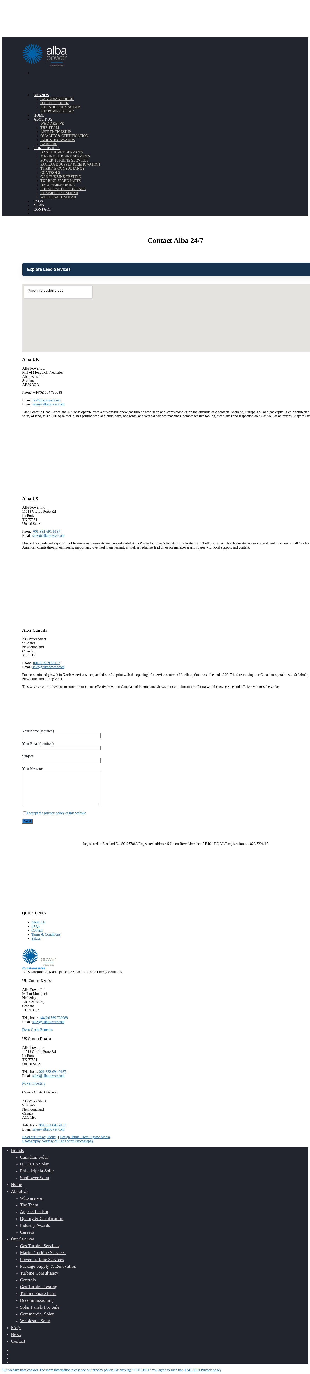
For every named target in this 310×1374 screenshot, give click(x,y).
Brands (17, 1150)
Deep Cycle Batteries (37, 1029)
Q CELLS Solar (54, 103)
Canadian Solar (57, 99)
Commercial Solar (59, 193)
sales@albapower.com (48, 404)
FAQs (35, 926)
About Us (38, 922)
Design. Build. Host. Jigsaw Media (85, 1137)
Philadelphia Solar (60, 107)
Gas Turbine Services (61, 152)
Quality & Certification (64, 136)
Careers (27, 1232)
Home (16, 1184)
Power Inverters (33, 1083)
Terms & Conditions (45, 934)
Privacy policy (211, 1370)
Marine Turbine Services (65, 156)
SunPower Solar (57, 111)
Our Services (23, 1238)
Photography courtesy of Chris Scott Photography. (58, 1141)
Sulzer (35, 938)
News (16, 1334)
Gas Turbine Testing (60, 177)
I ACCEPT (193, 1370)
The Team (49, 127)
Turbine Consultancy (62, 168)
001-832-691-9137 (46, 531)
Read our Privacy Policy (39, 1137)
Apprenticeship (55, 132)
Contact (36, 930)
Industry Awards (35, 1225)
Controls (50, 172)
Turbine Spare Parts (60, 181)
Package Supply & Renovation (70, 164)
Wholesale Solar (58, 197)
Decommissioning (57, 185)
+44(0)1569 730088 (53, 1018)
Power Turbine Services (64, 160)
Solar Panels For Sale (63, 189)
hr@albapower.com (46, 400)
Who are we (52, 123)
